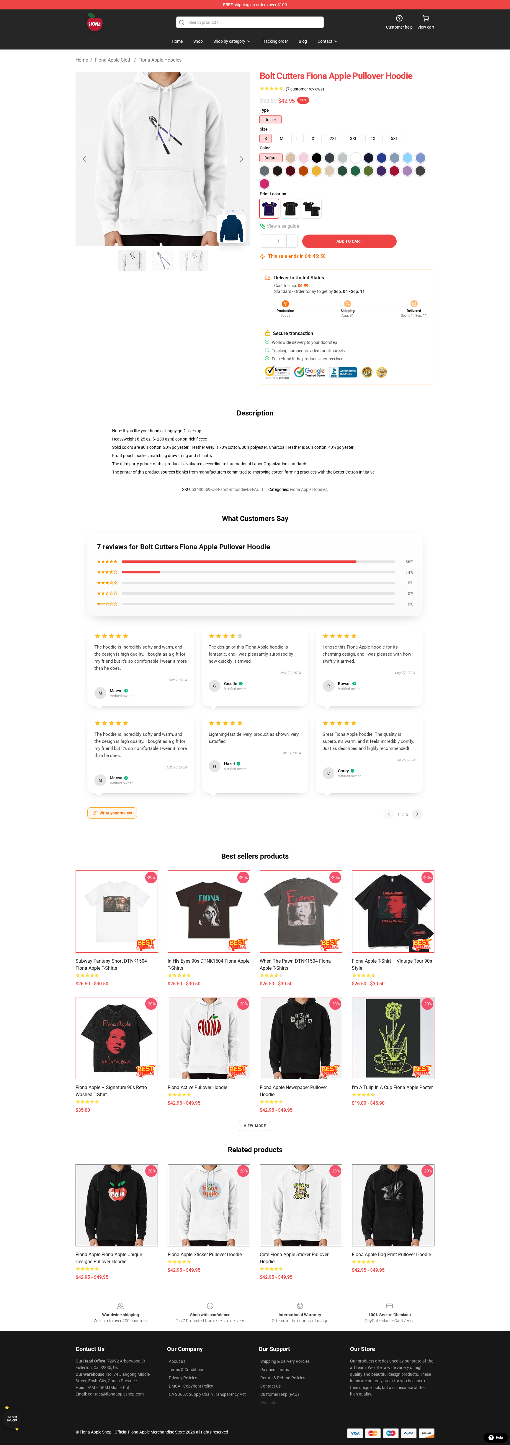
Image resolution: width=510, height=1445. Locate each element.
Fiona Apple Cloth (113, 60)
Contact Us (270, 1386)
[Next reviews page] (417, 814)
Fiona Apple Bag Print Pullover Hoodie (391, 1254)
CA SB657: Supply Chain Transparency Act (207, 1394)
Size (264, 129)
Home (82, 60)
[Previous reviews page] (388, 814)
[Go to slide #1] (132, 260)
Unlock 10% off (12, 1419)
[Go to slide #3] (193, 260)
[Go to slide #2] (163, 260)
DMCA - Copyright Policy (191, 1386)
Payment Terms (274, 1369)
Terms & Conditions (186, 1369)
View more (255, 1126)
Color (265, 148)
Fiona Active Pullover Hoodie (197, 1087)
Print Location (273, 194)
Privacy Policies (183, 1377)
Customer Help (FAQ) (279, 1394)
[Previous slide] (85, 159)
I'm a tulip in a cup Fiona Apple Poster (392, 1087)
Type (264, 110)
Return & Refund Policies (282, 1377)
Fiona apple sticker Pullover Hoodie (205, 1254)
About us (177, 1361)
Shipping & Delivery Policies (285, 1361)
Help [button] (499, 1438)
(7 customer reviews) (305, 89)
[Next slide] (241, 159)
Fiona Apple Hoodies (160, 60)
